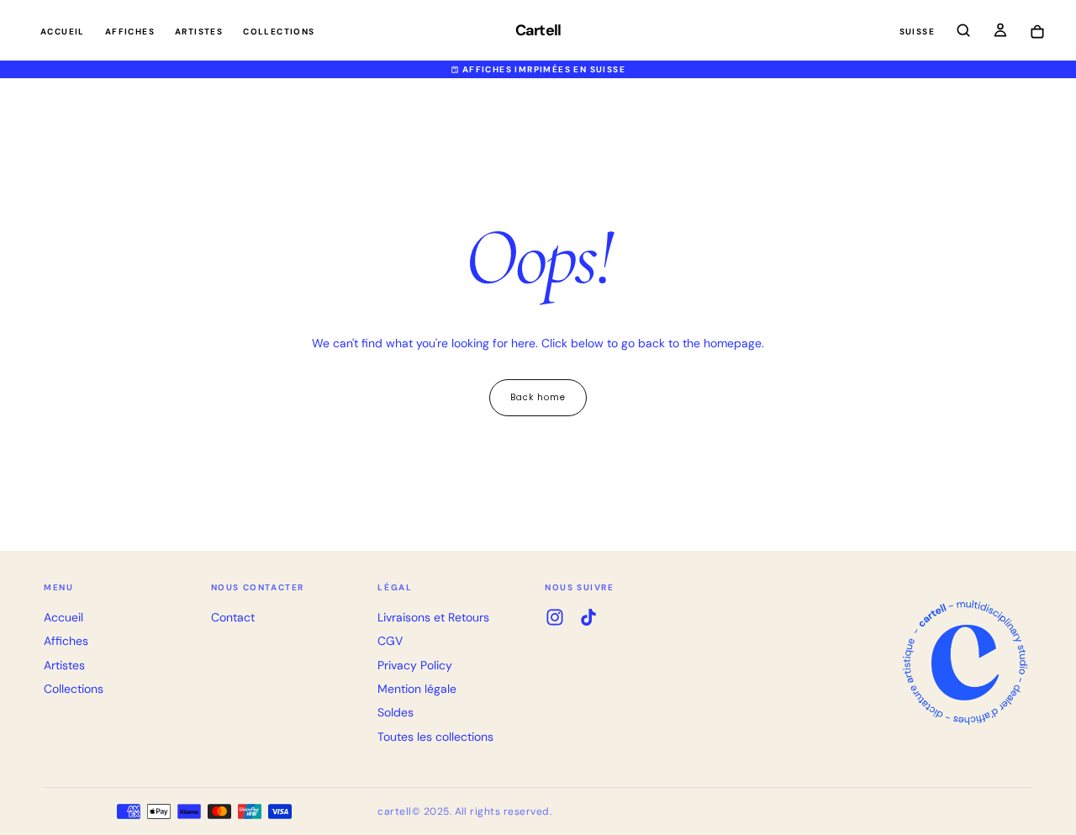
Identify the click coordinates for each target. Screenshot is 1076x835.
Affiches (130, 31)
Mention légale (416, 688)
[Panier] (1037, 32)
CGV (390, 640)
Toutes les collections (435, 736)
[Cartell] (965, 663)
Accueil (62, 31)
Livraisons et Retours (433, 617)
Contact (233, 617)
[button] (917, 32)
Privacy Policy (414, 665)
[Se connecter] (1000, 32)
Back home (538, 397)
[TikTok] (588, 617)
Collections (278, 31)
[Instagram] (555, 617)
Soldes (395, 712)
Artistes (199, 31)
